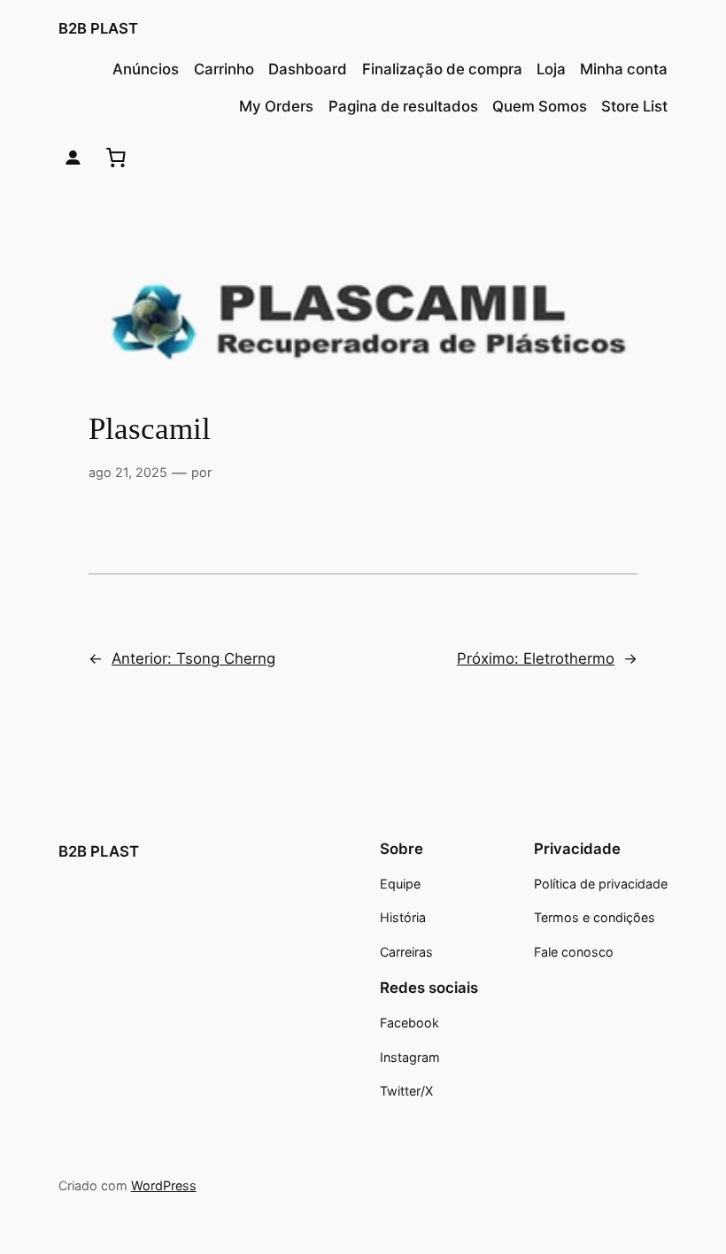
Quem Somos (539, 106)
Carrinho (224, 69)
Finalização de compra (442, 69)
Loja (551, 69)
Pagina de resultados (403, 106)
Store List (634, 106)
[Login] (73, 157)
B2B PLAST (98, 28)
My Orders (276, 106)
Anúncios (145, 69)
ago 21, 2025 (128, 472)
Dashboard (307, 69)
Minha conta (624, 69)
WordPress (164, 1185)
